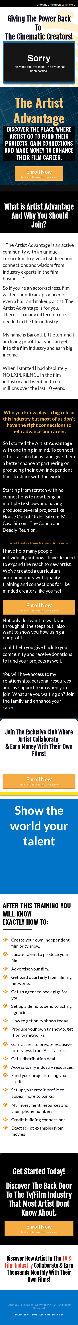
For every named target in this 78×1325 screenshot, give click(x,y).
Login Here (68, 4)
